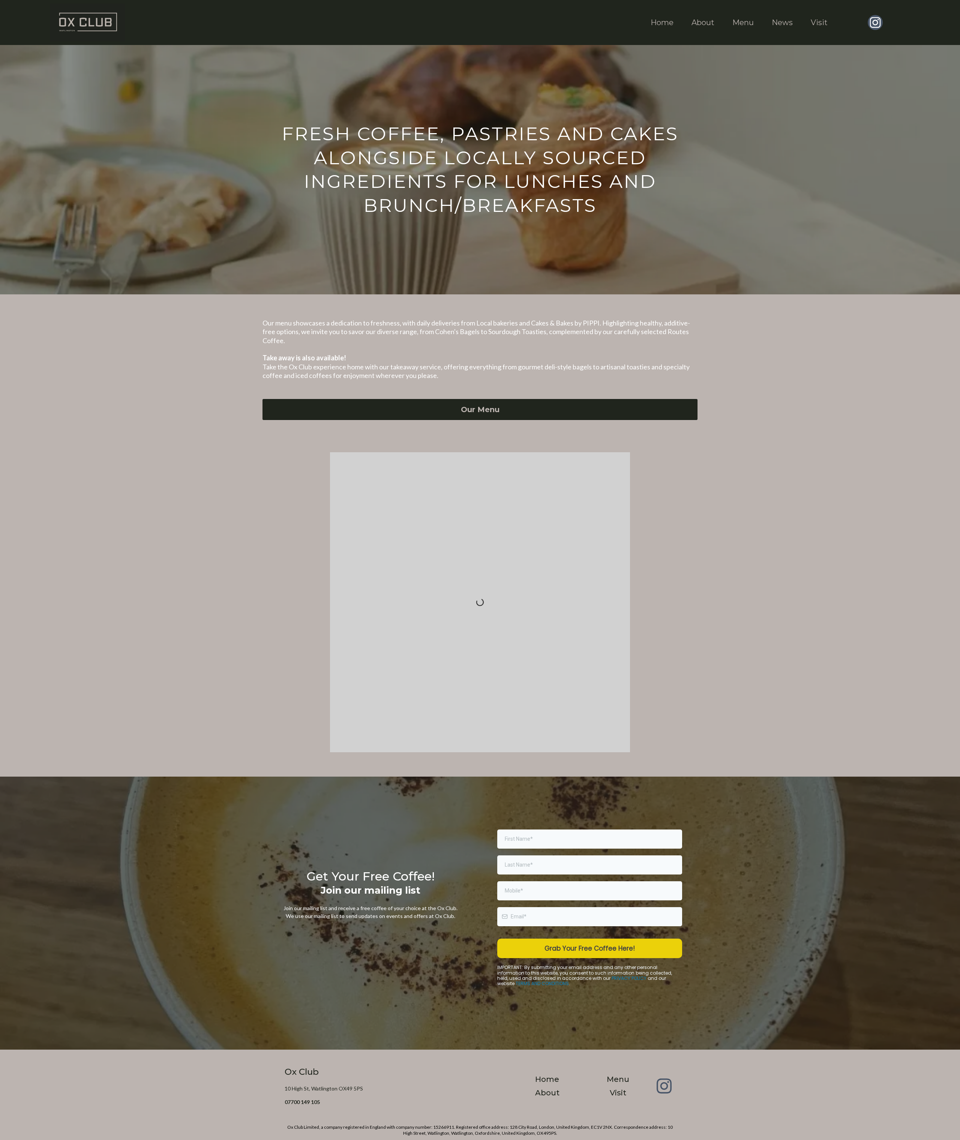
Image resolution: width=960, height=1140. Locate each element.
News (782, 22)
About (703, 22)
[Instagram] (875, 22)
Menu (743, 22)
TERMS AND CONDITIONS (542, 983)
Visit (819, 22)
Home (662, 22)
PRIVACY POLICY (629, 978)
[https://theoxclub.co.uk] (87, 22)
